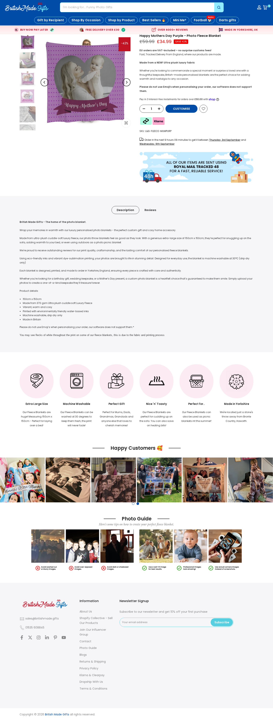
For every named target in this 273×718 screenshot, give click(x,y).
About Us (86, 611)
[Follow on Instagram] (38, 637)
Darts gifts (227, 20)
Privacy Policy (89, 668)
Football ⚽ (204, 19)
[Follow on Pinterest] (55, 637)
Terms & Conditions (93, 689)
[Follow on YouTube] (64, 637)
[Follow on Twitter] (30, 637)
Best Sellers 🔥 (153, 20)
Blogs (83, 655)
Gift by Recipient (50, 20)
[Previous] (45, 82)
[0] (265, 7)
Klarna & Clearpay (92, 675)
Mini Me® (179, 20)
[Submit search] (218, 7)
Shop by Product (121, 20)
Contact (85, 641)
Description (125, 210)
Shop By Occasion (86, 20)
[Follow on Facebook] (22, 637)
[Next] (127, 82)
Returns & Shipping (93, 662)
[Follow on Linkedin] (47, 637)
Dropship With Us (91, 682)
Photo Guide (88, 648)
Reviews (150, 210)
